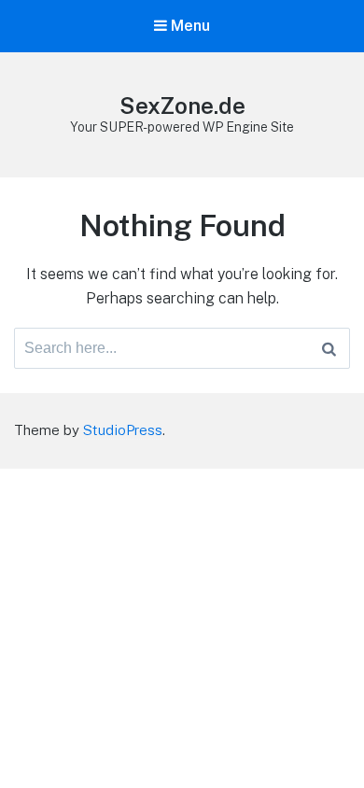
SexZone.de (182, 105)
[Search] (329, 348)
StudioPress (122, 430)
